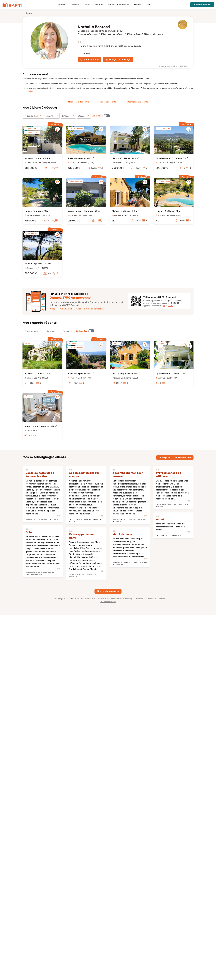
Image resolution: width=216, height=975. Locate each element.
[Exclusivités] (107, 115)
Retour (29, 13)
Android (170, 306)
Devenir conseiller (202, 4)
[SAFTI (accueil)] (12, 4)
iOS (164, 306)
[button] (42, 140)
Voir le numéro (91, 59)
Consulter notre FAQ (108, 602)
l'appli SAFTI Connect (68, 305)
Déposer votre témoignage (176, 457)
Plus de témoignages (108, 591)
